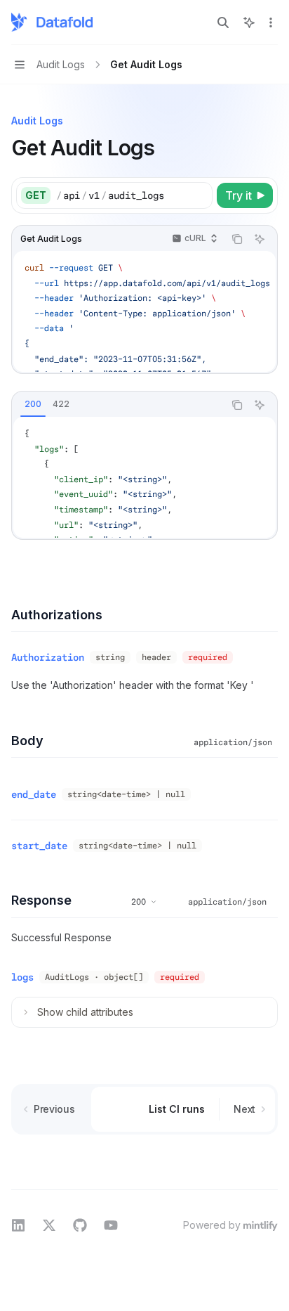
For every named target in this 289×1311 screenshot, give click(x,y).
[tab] (33, 404)
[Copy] (199, 195)
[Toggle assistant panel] (249, 22)
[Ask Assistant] (259, 239)
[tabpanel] (144, 477)
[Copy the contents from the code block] (237, 239)
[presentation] (144, 311)
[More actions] (271, 22)
